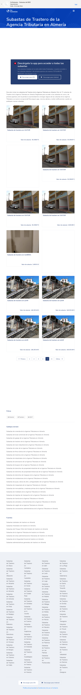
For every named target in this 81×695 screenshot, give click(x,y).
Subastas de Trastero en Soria (64, 609)
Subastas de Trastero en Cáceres (10, 655)
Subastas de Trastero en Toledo (64, 634)
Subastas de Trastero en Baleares (10, 620)
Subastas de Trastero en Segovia (64, 593)
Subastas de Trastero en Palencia (46, 640)
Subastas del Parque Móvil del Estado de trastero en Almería (27, 529)
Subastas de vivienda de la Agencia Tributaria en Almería (25, 431)
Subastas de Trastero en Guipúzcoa (28, 627)
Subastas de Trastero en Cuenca (28, 619)
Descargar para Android (51, 77)
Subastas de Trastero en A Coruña (28, 610)
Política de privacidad (30, 688)
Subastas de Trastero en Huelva (28, 662)
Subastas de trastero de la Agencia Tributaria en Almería (25, 442)
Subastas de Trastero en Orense (46, 632)
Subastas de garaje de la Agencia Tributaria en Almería (24, 438)
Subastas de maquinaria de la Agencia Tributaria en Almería (26, 485)
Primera (23, 359)
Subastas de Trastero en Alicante (10, 581)
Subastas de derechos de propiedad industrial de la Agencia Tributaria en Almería (33, 468)
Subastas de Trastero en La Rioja (64, 563)
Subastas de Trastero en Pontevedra (46, 659)
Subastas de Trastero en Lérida (46, 586)
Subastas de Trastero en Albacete (10, 572)
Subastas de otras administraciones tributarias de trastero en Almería (29, 536)
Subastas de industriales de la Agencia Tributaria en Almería (26, 458)
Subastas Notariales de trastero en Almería (21, 526)
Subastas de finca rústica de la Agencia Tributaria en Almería (26, 452)
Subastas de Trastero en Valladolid (64, 650)
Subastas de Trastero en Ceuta (28, 583)
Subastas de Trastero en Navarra (46, 625)
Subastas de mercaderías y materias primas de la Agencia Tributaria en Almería (32, 488)
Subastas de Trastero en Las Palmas (46, 649)
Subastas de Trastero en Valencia (64, 642)
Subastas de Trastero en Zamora (64, 659)
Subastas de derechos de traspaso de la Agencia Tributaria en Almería (30, 475)
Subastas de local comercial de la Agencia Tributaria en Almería (27, 435)
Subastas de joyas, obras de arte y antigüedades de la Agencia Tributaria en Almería (34, 482)
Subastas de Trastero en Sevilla (64, 601)
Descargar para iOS (28, 77)
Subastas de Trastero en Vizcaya (10, 639)
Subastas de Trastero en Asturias (10, 596)
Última (58, 359)
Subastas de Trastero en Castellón (28, 574)
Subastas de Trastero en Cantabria (28, 564)
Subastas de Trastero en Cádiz (10, 662)
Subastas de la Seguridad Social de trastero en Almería (25, 539)
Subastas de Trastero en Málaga (46, 601)
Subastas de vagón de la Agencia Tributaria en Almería (24, 505)
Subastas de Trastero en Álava (10, 563)
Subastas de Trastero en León (46, 571)
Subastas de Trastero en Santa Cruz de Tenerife (64, 583)
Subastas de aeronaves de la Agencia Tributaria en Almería (26, 462)
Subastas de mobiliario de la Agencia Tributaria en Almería (26, 492)
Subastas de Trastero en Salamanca (64, 572)
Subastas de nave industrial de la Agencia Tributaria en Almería (27, 445)
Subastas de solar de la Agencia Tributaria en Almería (24, 448)
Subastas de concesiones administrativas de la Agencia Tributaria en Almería (32, 509)
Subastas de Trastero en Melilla (46, 609)
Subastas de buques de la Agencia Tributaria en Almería (25, 465)
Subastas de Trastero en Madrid (46, 594)
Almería (11, 417)
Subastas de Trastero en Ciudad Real (28, 592)
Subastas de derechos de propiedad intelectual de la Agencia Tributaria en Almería (34, 472)
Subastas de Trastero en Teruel (64, 626)
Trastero (21, 417)
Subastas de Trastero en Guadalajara (28, 653)
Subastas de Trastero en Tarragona (64, 617)
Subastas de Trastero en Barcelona (10, 630)
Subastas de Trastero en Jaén (46, 563)
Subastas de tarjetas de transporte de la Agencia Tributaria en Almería (30, 495)
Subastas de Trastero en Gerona (28, 636)
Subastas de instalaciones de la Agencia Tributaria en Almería (27, 478)
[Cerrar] (1, 4)
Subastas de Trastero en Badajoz (10, 612)
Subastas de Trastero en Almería (10, 588)
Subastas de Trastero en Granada (28, 644)
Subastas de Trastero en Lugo (46, 578)
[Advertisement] (40, 43)
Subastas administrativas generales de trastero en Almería (26, 542)
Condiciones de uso (44, 688)
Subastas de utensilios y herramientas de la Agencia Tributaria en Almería (31, 502)
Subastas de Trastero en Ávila (10, 604)
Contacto (55, 688)
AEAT (31, 417)
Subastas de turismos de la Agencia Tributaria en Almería (25, 455)
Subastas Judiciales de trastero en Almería (20, 522)
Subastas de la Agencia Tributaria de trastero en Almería (25, 532)
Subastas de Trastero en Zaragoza (64, 668)
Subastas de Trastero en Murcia (46, 617)
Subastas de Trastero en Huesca (28, 670)
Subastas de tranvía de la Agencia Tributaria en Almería (25, 499)
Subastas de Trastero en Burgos (10, 647)
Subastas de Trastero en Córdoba (28, 601)
